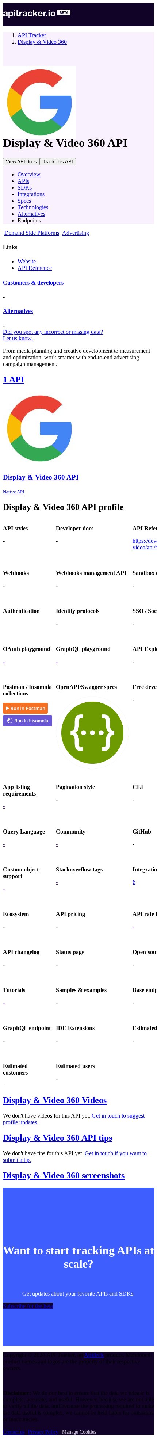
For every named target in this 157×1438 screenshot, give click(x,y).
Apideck (94, 1355)
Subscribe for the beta (28, 1306)
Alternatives (31, 214)
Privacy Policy (43, 1432)
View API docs (21, 161)
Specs (24, 201)
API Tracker (32, 35)
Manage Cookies (79, 1432)
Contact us (13, 1432)
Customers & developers (33, 282)
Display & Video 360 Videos (55, 1100)
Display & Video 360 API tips (57, 1138)
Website (27, 261)
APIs (23, 181)
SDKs (25, 187)
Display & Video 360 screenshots (64, 1175)
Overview (29, 174)
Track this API (58, 161)
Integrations (31, 194)
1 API (13, 379)
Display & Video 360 (42, 42)
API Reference (35, 268)
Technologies (33, 207)
